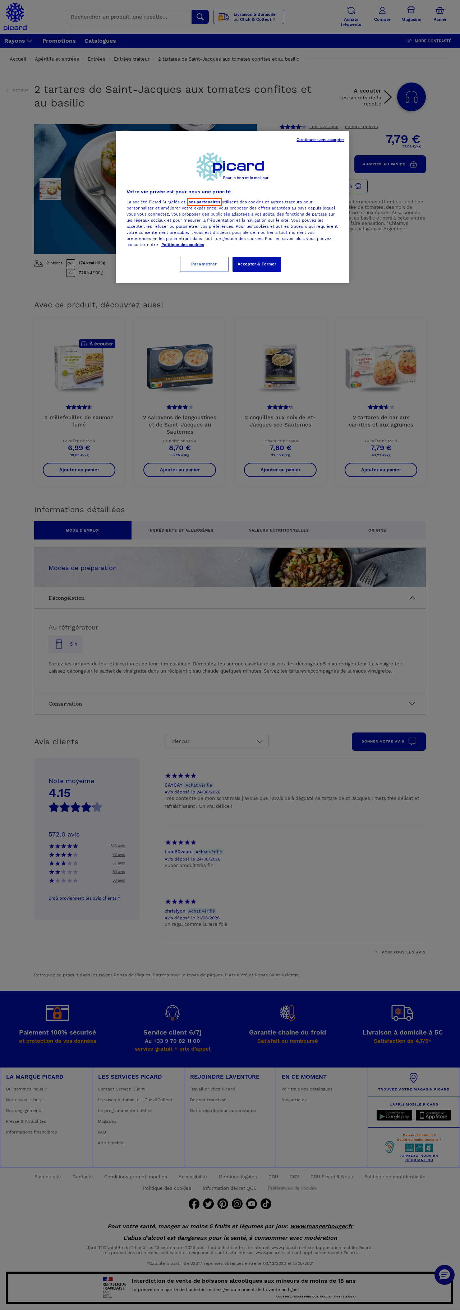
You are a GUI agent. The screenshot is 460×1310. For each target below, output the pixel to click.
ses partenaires (204, 201)
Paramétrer (204, 264)
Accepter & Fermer (257, 264)
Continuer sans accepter (320, 139)
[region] (232, 207)
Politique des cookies (182, 244)
